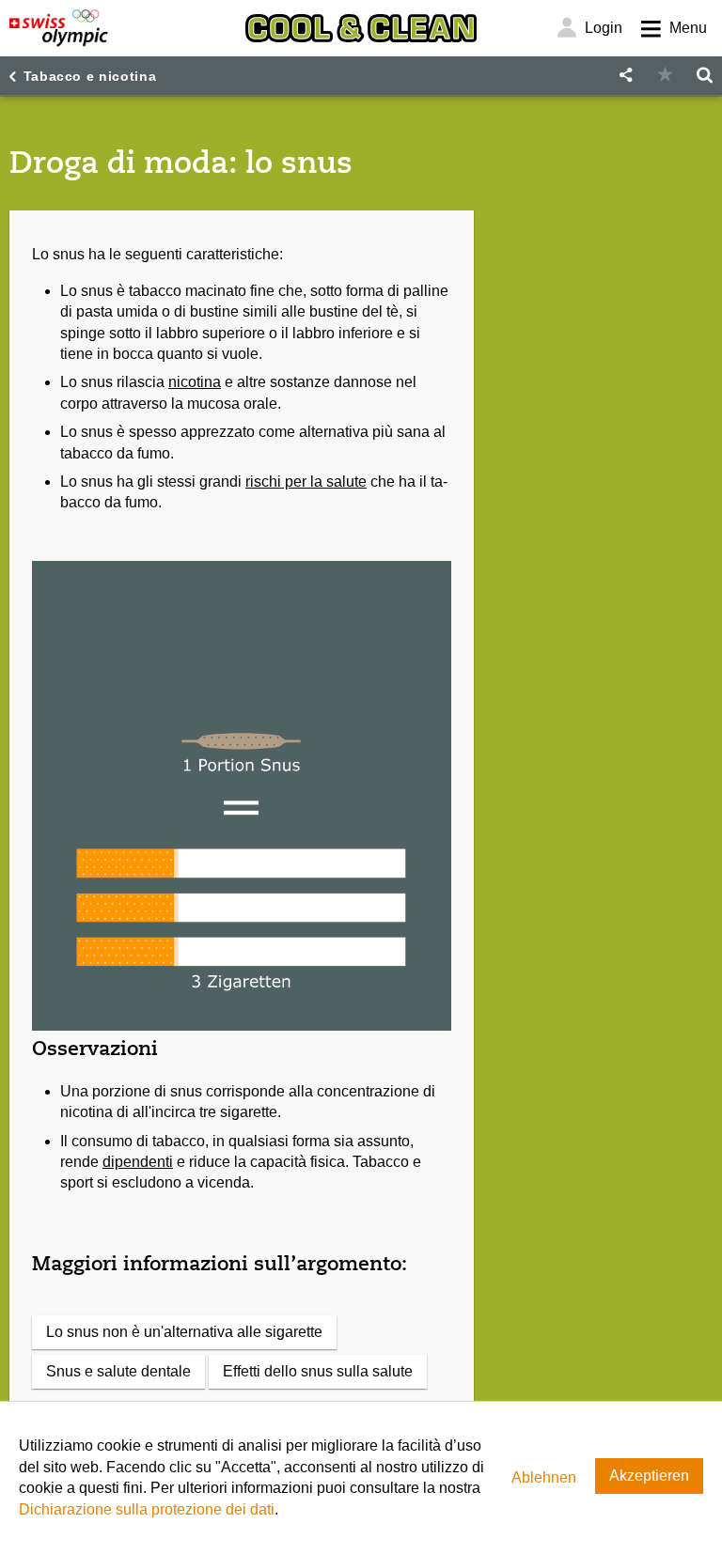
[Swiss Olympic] (58, 28)
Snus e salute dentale (118, 1371)
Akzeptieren (649, 1476)
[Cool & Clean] (361, 28)
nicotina (194, 382)
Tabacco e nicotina (90, 76)
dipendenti (137, 1162)
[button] (625, 75)
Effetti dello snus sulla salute (318, 1371)
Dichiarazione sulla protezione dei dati (147, 1509)
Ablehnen (543, 1477)
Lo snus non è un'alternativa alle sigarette (184, 1332)
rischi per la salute (306, 482)
